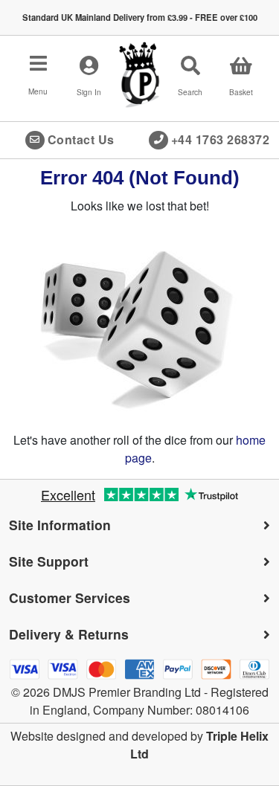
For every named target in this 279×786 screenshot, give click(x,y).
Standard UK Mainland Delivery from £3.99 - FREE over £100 (139, 17)
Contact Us (81, 139)
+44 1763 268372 (220, 139)
